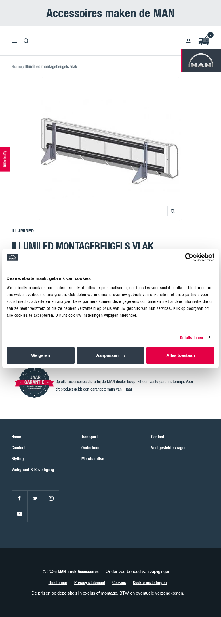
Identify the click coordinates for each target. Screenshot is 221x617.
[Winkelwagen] (203, 41)
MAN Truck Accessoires (78, 571)
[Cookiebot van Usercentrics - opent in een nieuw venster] (189, 257)
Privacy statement (89, 582)
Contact (157, 436)
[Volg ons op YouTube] (19, 514)
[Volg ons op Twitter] (35, 498)
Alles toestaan (180, 355)
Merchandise (92, 458)
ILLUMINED (23, 230)
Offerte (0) (4, 159)
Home (17, 66)
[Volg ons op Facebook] (19, 498)
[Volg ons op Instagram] (51, 498)
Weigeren (40, 355)
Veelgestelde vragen (169, 447)
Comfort (18, 447)
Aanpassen (107, 355)
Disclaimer (58, 582)
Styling (18, 458)
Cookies (119, 582)
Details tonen (191, 337)
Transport (89, 436)
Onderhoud (91, 447)
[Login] (188, 41)
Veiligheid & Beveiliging (33, 469)
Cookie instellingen (150, 582)
